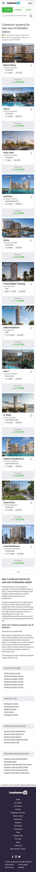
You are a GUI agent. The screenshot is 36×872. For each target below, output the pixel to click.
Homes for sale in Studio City (14, 734)
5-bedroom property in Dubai (13, 687)
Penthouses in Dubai (11, 704)
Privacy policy (23, 865)
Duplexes (18, 822)
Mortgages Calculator (18, 813)
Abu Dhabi (18, 803)
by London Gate (8, 286)
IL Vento (7, 415)
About (18, 842)
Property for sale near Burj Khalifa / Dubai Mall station (16, 760)
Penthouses (18, 826)
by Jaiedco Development (11, 549)
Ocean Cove (9, 502)
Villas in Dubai (9, 712)
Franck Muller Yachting (14, 284)
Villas (18, 832)
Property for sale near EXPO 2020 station (18, 764)
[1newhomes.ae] (18, 792)
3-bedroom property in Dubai (13, 682)
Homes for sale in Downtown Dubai (16, 740)
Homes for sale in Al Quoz (13, 737)
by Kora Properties (9, 417)
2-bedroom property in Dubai (13, 679)
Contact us (18, 845)
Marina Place (9, 65)
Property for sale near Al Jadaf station (17, 773)
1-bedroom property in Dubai (13, 676)
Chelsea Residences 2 (13, 459)
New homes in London (18, 849)
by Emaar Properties (10, 68)
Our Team (18, 839)
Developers (18, 806)
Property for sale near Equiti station (16, 770)
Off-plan (18, 809)
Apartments (18, 819)
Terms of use (9, 867)
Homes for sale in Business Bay (14, 731)
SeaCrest (7, 196)
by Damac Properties (10, 199)
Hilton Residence (11, 327)
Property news (18, 836)
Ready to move (18, 816)
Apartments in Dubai (11, 715)
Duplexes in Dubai (10, 709)
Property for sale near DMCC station (16, 767)
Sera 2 (6, 109)
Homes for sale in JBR (11, 742)
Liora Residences (11, 546)
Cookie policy (9, 865)
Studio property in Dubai (12, 673)
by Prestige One (8, 330)
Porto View (8, 152)
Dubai (30, 3)
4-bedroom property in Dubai (13, 684)
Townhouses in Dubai (11, 706)
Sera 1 (6, 371)
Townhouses (18, 829)
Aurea (6, 240)
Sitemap (21, 867)
